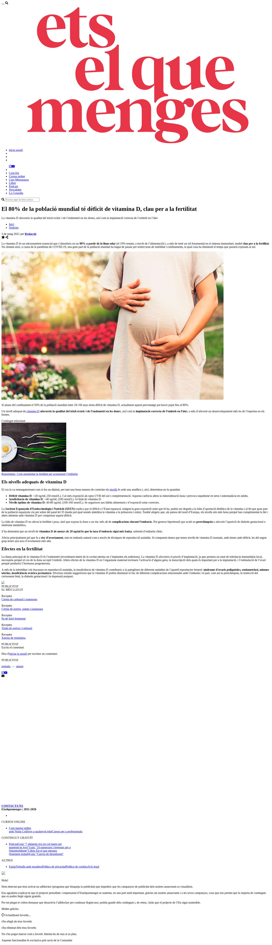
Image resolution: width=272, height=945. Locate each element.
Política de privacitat (54, 866)
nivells (113, 489)
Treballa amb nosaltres (29, 866)
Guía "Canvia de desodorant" (46, 854)
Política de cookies (77, 866)
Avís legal (93, 866)
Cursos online (17, 176)
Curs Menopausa (19, 179)
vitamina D (32, 411)
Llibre (12, 183)
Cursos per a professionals (67, 831)
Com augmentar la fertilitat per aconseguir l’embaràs (47, 474)
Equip (12, 866)
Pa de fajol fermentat (13, 618)
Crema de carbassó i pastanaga (19, 599)
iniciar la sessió (18, 653)
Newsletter (15, 189)
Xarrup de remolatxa (13, 637)
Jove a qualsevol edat (39, 831)
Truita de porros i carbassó (16, 628)
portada (6, 666)
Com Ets (14, 173)
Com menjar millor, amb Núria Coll (20, 830)
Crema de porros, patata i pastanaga (22, 609)
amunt (19, 666)
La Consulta (16, 193)
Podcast (13, 186)
